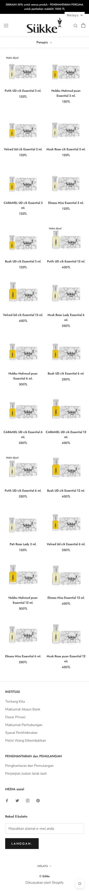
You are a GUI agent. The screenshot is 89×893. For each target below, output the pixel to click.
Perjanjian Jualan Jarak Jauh (26, 773)
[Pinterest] (38, 800)
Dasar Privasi (15, 717)
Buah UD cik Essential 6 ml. (66, 373)
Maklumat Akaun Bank (22, 709)
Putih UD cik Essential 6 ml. (23, 490)
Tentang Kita (15, 701)
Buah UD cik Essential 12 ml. (66, 490)
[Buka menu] (6, 25)
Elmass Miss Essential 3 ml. (66, 203)
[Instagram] (27, 800)
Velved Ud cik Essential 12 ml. (23, 315)
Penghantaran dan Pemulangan (29, 765)
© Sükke (44, 876)
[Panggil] (76, 25)
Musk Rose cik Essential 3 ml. (66, 149)
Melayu (42, 866)
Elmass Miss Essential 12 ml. (66, 597)
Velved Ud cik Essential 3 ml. (23, 149)
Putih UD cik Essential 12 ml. (66, 261)
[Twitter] (17, 800)
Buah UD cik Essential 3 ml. (23, 261)
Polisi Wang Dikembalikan (25, 740)
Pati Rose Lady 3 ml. (23, 544)
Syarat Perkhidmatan (21, 732)
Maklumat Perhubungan (23, 725)
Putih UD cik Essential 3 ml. (23, 90)
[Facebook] (7, 800)
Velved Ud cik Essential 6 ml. (66, 544)
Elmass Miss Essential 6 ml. (23, 656)
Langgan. (21, 843)
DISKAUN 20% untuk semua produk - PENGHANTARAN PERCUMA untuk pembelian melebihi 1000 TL (44, 7)
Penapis (43, 42)
